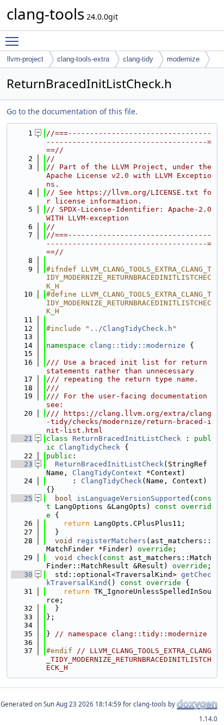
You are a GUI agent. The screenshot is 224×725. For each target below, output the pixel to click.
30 (22, 574)
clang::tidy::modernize (137, 345)
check (87, 558)
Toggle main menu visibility (14, 41)
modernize (183, 59)
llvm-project (25, 59)
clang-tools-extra (83, 59)
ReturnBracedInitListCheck (126, 438)
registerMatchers (111, 541)
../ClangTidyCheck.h (131, 328)
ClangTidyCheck (89, 447)
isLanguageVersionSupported (133, 498)
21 (22, 438)
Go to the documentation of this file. (72, 111)
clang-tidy (138, 59)
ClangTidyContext (107, 473)
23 (22, 464)
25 (22, 498)
